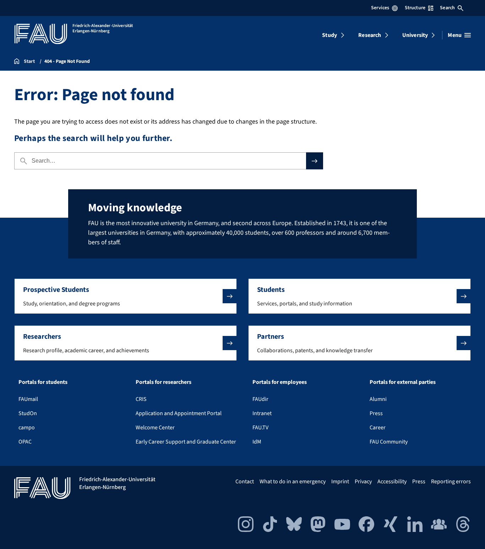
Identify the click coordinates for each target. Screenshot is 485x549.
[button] (125, 296)
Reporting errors (451, 481)
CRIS (141, 399)
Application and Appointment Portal (179, 413)
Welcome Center (155, 427)
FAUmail (28, 399)
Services (380, 7)
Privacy (363, 481)
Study (329, 35)
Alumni (378, 399)
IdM (256, 442)
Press (376, 413)
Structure (415, 7)
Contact (244, 481)
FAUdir (260, 399)
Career (378, 427)
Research (369, 35)
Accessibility (392, 481)
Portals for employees (279, 382)
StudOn (27, 413)
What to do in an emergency (293, 481)
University (415, 35)
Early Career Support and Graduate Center (186, 442)
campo (26, 427)
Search (447, 7)
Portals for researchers (163, 382)
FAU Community (389, 442)
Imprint (340, 481)
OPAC (25, 442)
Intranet (262, 413)
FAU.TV (260, 427)
